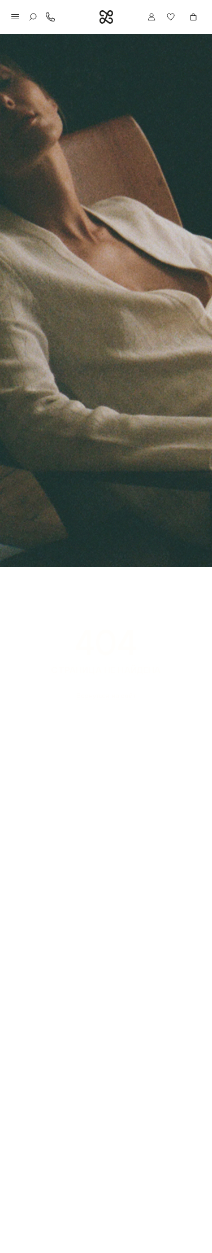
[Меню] (15, 16)
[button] (172, 17)
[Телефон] (50, 16)
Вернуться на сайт (106, 696)
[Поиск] (33, 16)
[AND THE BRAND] (106, 17)
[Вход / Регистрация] (151, 17)
